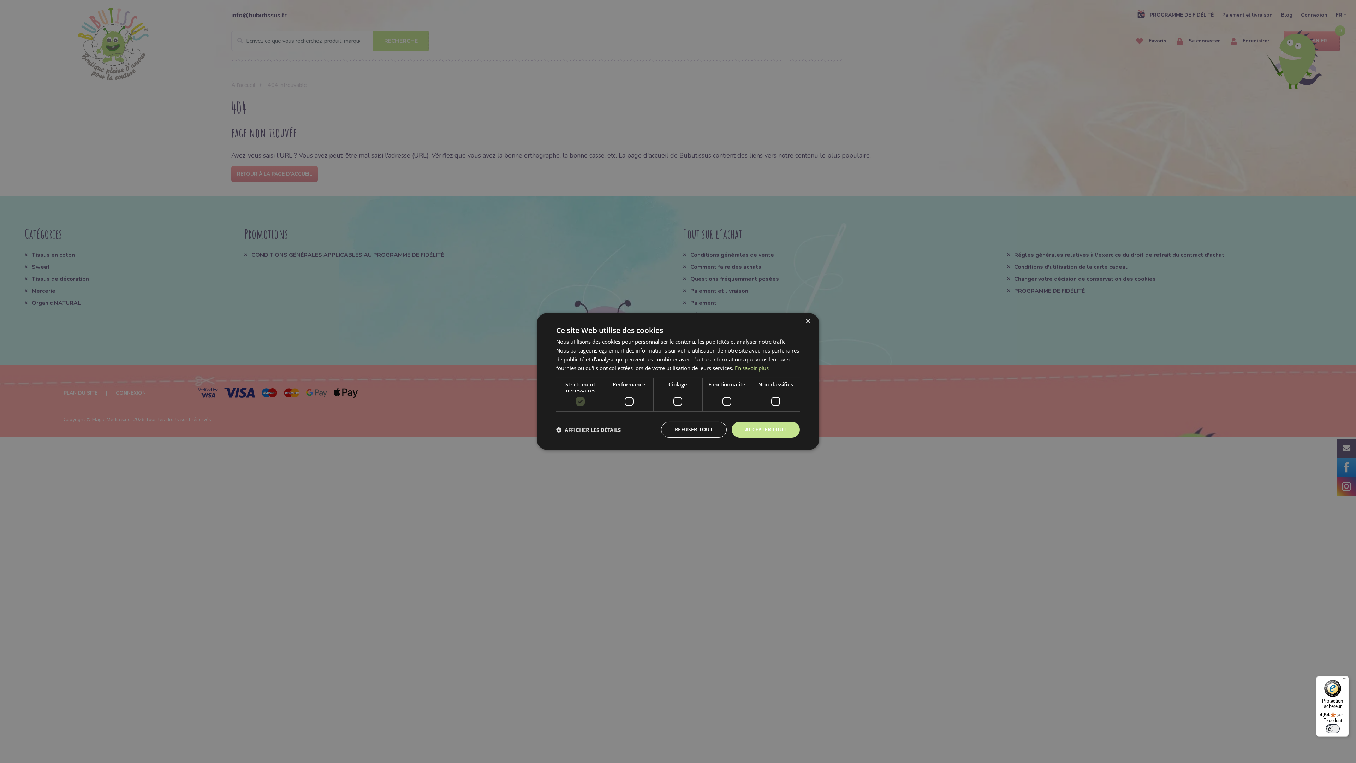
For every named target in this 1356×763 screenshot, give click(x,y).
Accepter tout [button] (765, 429)
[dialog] (678, 381)
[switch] (1333, 728)
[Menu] (1344, 680)
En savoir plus (752, 368)
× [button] (807, 321)
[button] (588, 430)
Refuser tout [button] (694, 429)
